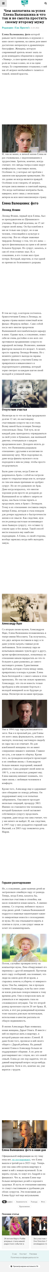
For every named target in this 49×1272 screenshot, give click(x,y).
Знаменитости (21, 1201)
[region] (24, 99)
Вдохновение (24, 1206)
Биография (8, 1201)
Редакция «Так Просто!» (16, 27)
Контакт (23, 1254)
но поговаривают (21, 1159)
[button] (3, 3)
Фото (43, 1201)
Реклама (33, 1254)
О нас (14, 1254)
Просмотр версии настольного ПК (25, 1266)
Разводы (34, 1201)
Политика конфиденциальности (24, 1257)
